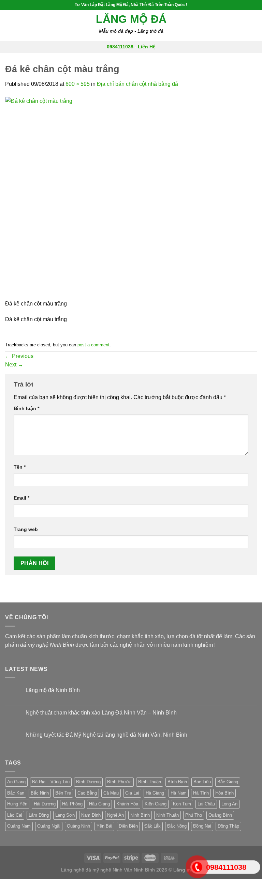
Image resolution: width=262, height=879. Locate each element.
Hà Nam (179, 793)
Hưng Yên (17, 803)
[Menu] (9, 25)
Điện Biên (128, 826)
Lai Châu (206, 803)
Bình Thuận (149, 781)
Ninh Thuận (167, 815)
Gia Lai (132, 793)
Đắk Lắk (152, 826)
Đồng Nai (202, 826)
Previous (19, 356)
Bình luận (26, 408)
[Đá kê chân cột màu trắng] (107, 197)
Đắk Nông (177, 826)
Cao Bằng (87, 793)
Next (14, 364)
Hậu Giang (99, 803)
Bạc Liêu (202, 781)
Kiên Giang (155, 803)
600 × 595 (78, 84)
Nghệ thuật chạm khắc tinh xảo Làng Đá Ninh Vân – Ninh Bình (101, 713)
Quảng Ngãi (48, 826)
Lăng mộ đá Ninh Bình (53, 690)
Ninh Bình (140, 815)
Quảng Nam (19, 826)
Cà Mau (111, 793)
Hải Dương (45, 803)
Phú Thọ (193, 815)
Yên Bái (104, 826)
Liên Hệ (147, 46)
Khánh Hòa (127, 803)
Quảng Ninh (78, 826)
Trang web (26, 529)
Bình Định (177, 781)
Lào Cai (14, 815)
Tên (20, 467)
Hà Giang (155, 793)
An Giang (16, 781)
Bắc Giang (227, 781)
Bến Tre (63, 793)
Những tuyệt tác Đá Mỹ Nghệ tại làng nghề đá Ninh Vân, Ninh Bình (106, 735)
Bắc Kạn (15, 793)
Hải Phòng (72, 803)
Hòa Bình (224, 793)
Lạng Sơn (65, 815)
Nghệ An (115, 815)
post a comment (93, 344)
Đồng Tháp (228, 826)
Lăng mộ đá (131, 19)
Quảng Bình (220, 815)
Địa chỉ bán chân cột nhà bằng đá (137, 84)
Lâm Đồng (39, 815)
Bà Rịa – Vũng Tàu (51, 781)
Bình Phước (119, 781)
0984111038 (120, 46)
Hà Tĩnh (201, 793)
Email (21, 498)
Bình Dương (88, 781)
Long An (229, 803)
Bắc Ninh (40, 793)
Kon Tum (182, 803)
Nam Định (91, 815)
